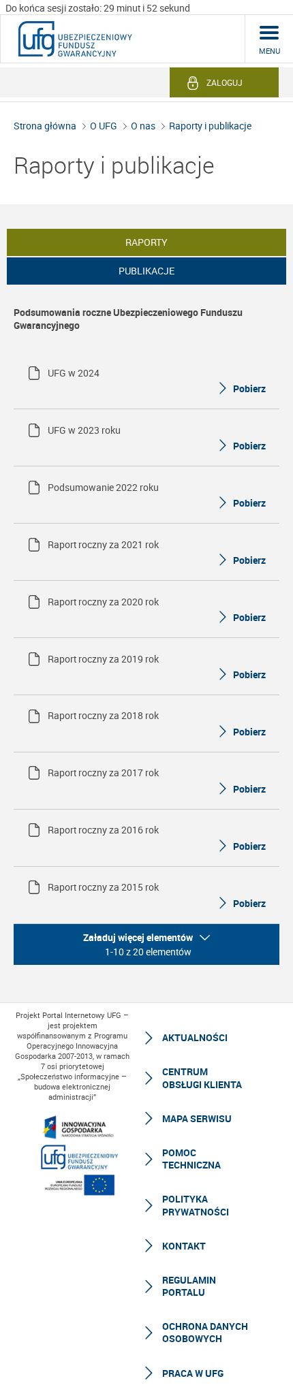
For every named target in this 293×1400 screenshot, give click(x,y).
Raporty (146, 242)
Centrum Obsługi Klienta (202, 1077)
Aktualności (195, 1037)
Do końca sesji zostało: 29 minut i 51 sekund (97, 7)
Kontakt (184, 1245)
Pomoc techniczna (191, 1158)
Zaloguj (224, 82)
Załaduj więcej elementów (138, 937)
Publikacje (146, 270)
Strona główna (45, 125)
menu (269, 51)
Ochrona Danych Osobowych (205, 1332)
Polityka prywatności (195, 1205)
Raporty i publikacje (210, 125)
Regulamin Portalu (189, 1286)
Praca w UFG (192, 1373)
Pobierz (249, 388)
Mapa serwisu (197, 1118)
